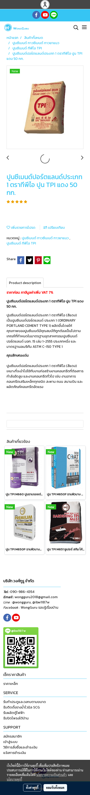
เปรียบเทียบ (56, 227)
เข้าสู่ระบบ (10, 741)
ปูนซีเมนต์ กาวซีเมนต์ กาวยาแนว (45, 238)
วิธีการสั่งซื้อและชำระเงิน (20, 747)
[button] (74, 27)
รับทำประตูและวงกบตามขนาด (24, 701)
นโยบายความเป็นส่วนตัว (51, 775)
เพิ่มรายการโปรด (22, 227)
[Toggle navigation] (84, 27)
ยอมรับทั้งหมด (55, 788)
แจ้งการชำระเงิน (14, 752)
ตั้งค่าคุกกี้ (32, 788)
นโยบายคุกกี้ (14, 779)
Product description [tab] (25, 282)
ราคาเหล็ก (10, 683)
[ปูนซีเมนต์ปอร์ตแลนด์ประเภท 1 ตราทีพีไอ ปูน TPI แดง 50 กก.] (45, 107)
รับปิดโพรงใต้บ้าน (16, 718)
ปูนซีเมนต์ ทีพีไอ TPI (21, 243)
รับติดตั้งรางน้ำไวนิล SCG (21, 707)
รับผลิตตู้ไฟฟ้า (13, 712)
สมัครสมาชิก (12, 736)
